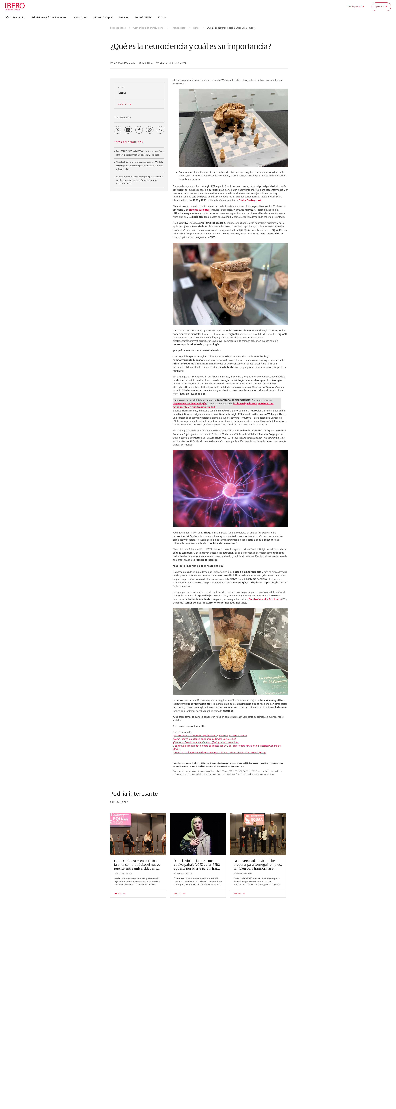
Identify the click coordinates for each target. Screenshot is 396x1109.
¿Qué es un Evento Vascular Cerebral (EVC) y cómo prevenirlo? (206, 742)
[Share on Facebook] (139, 130)
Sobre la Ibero (118, 28)
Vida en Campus (103, 17)
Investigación (79, 17)
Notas (196, 28)
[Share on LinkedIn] (128, 130)
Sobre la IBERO (143, 17)
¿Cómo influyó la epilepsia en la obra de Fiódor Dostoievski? (204, 739)
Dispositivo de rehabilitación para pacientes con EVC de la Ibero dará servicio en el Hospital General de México (227, 747)
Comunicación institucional (148, 28)
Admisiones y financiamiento (49, 17)
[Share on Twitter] (117, 130)
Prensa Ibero (179, 28)
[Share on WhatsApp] (149, 130)
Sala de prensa (354, 6)
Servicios (123, 17)
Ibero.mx (379, 6)
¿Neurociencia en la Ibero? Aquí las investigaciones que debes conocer (210, 735)
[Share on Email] (160, 130)
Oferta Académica (15, 17)
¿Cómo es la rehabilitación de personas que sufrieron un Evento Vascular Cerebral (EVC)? (219, 752)
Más (160, 17)
